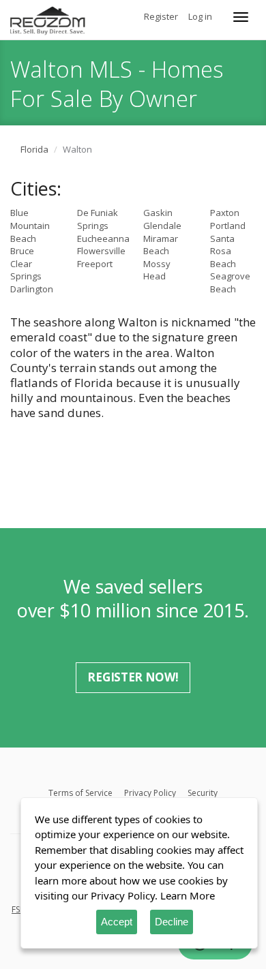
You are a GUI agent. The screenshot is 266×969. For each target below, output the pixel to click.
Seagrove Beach (230, 282)
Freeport (95, 264)
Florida (34, 149)
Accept (116, 921)
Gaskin (158, 212)
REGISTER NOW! (132, 677)
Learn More (187, 895)
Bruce (22, 251)
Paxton (224, 212)
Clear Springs (26, 270)
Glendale (162, 225)
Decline (171, 921)
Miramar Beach (160, 245)
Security (203, 793)
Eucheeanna (103, 238)
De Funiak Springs (97, 219)
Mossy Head (157, 270)
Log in (200, 16)
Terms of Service (80, 793)
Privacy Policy (150, 793)
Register (161, 16)
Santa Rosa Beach (223, 251)
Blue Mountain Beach (30, 225)
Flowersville (101, 251)
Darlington (31, 289)
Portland (228, 225)
